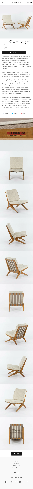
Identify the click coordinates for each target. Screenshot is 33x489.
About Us (16, 463)
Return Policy (16, 465)
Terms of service (16, 468)
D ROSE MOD (16, 2)
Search (16, 461)
